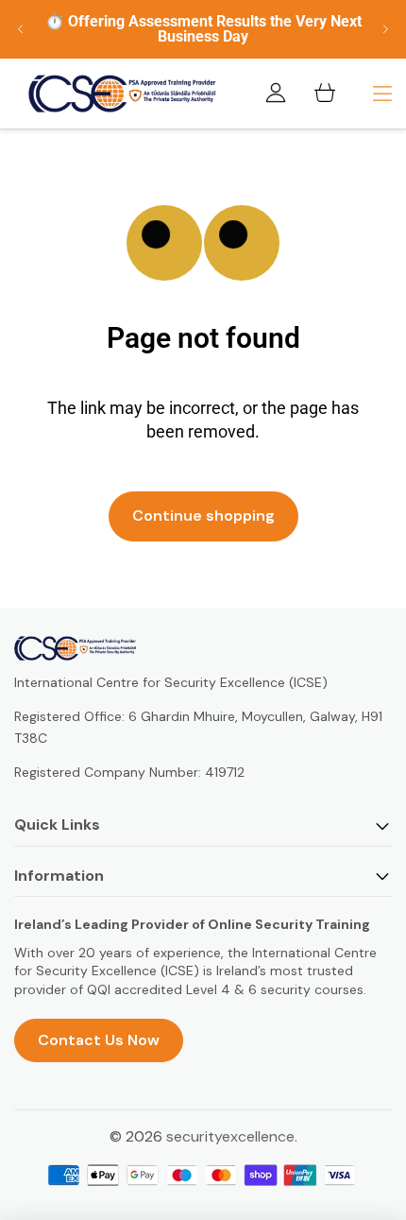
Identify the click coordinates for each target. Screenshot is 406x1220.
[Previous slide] (21, 29)
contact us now (99, 1040)
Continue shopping (203, 515)
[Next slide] (385, 29)
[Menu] (382, 93)
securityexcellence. (231, 1136)
